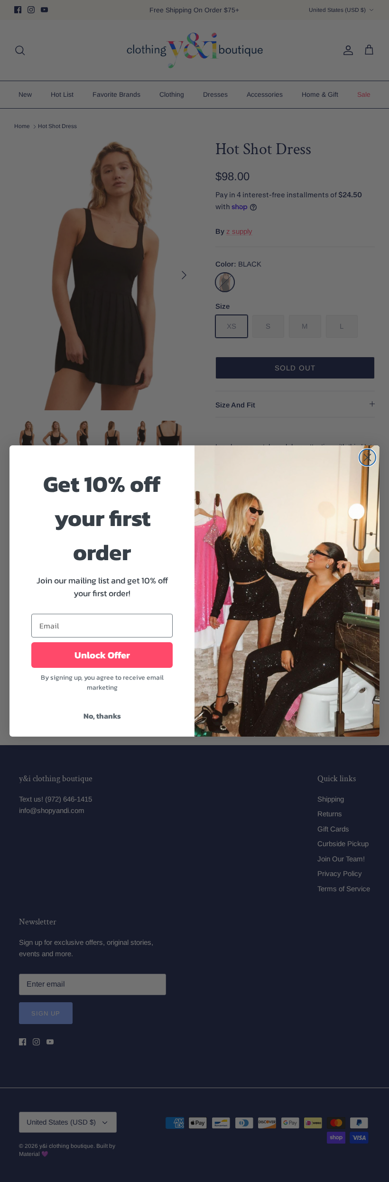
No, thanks (102, 715)
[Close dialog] (367, 457)
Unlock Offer (102, 655)
